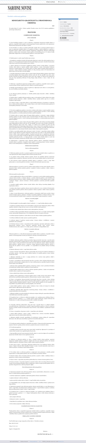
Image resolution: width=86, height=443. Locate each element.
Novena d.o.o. (61, 441)
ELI (39, 441)
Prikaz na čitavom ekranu (64, 39)
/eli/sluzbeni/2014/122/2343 (67, 35)
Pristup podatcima (33, 441)
